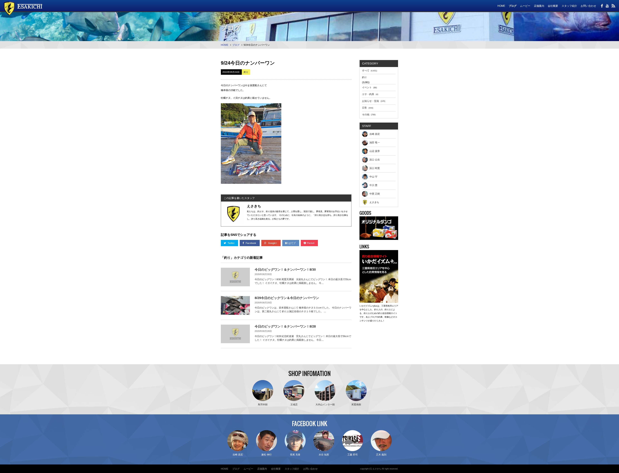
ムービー (525, 6)
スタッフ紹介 (569, 6)
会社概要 (553, 6)
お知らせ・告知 (373, 101)
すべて (369, 70)
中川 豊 (373, 185)
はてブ (292, 243)
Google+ (272, 243)
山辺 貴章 (374, 151)
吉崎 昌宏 (374, 134)
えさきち (374, 202)
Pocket (311, 243)
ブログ (512, 6)
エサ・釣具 (370, 94)
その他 (369, 114)
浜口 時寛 (374, 168)
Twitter (231, 243)
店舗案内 (539, 6)
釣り (364, 77)
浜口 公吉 (374, 159)
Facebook (251, 243)
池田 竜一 (374, 142)
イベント (369, 87)
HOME (501, 6)
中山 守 (373, 176)
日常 (367, 107)
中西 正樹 (374, 193)
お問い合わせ (588, 6)
